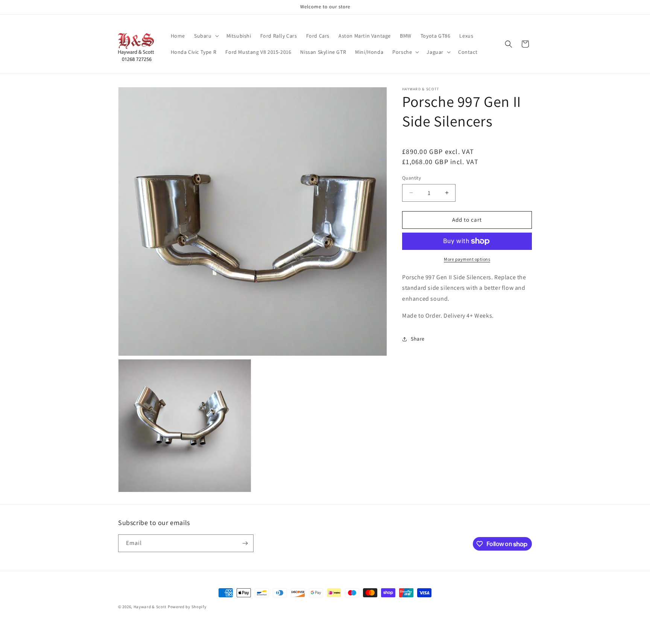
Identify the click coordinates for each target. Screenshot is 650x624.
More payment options (467, 259)
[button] (206, 36)
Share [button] (418, 338)
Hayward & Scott (150, 606)
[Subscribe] (245, 543)
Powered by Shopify (187, 606)
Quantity (411, 178)
